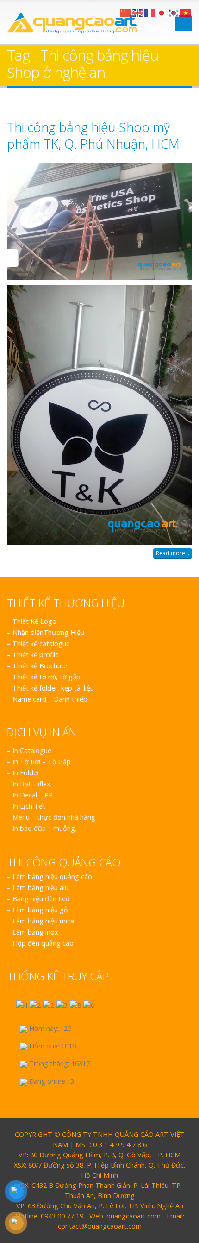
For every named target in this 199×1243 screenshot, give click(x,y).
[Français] (150, 12)
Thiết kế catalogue (41, 643)
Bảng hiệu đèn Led (41, 898)
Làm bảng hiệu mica (43, 921)
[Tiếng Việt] (186, 12)
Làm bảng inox (35, 932)
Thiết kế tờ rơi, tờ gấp (46, 676)
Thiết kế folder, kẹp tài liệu (53, 688)
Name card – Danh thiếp (49, 699)
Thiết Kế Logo (34, 621)
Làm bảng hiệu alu (40, 887)
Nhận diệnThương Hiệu (48, 632)
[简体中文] (126, 12)
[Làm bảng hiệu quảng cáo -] (72, 23)
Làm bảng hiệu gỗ (40, 909)
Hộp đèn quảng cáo (43, 943)
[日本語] (162, 12)
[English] (138, 12)
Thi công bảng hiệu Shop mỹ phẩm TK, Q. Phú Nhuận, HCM (93, 135)
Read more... (172, 553)
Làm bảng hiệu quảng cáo (52, 876)
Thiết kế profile (35, 654)
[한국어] (174, 12)
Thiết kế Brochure (39, 665)
